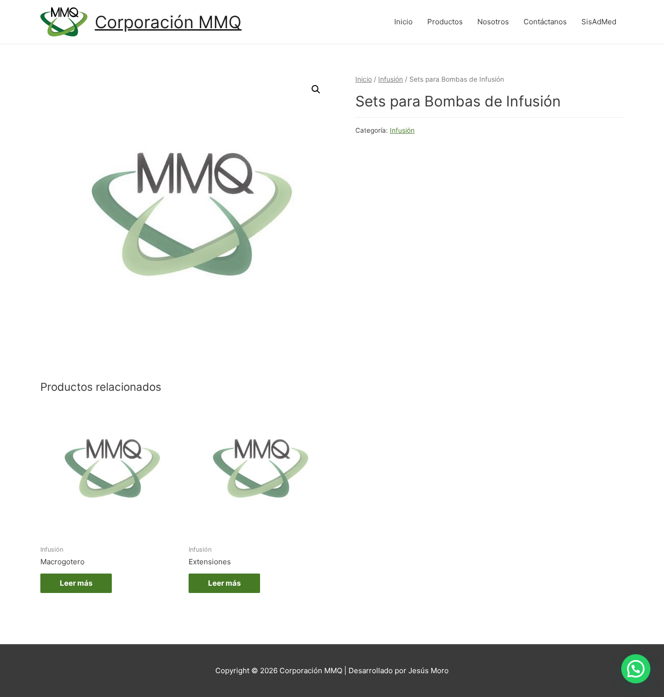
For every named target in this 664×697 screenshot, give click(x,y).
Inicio (403, 21)
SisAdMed (598, 21)
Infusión (390, 79)
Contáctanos (545, 21)
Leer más (76, 583)
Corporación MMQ (168, 22)
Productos (445, 21)
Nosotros (493, 21)
